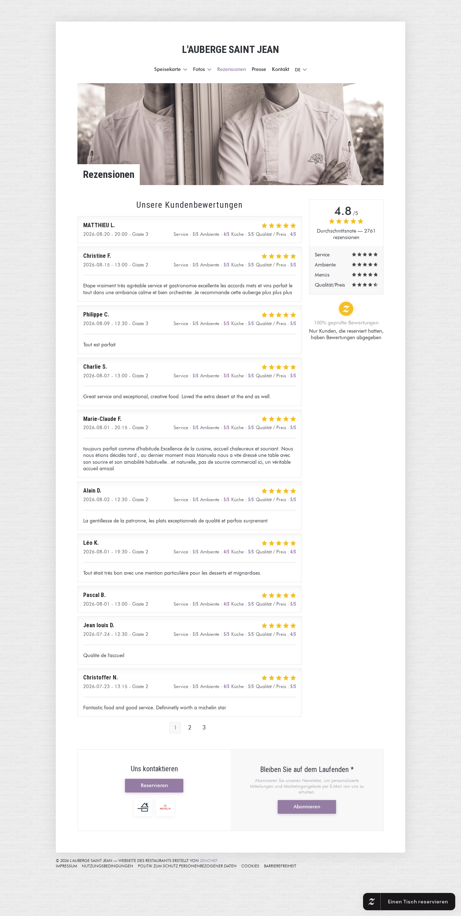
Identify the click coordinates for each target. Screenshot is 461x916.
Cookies (250, 865)
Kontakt (280, 69)
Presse (259, 69)
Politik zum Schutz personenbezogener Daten (187, 865)
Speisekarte (167, 69)
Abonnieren (307, 807)
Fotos (199, 69)
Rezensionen (231, 69)
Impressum (66, 865)
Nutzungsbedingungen (107, 865)
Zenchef (209, 860)
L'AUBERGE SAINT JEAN (230, 49)
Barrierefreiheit (280, 865)
